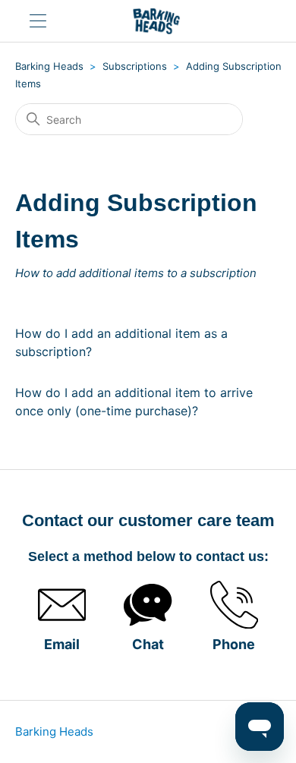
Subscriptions (134, 66)
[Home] (156, 21)
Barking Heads (49, 66)
